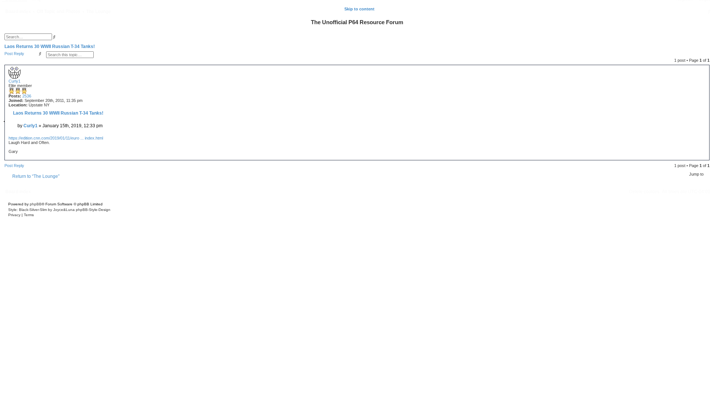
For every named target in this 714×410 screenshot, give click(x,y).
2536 (26, 96)
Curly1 (14, 81)
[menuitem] (709, 11)
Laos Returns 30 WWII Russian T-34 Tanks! (49, 46)
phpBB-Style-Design (93, 210)
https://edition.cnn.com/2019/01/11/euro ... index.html (56, 138)
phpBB (36, 204)
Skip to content (359, 9)
